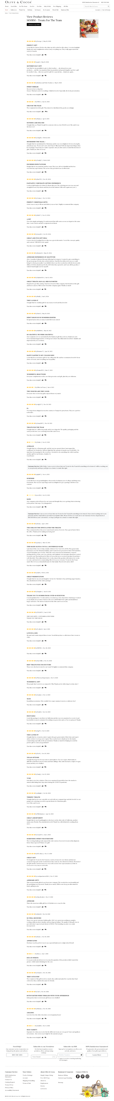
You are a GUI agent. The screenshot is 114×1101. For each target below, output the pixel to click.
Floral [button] (6, 6)
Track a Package (27, 1075)
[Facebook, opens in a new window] (78, 1076)
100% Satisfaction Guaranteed (90, 2)
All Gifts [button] (66, 6)
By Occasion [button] (46, 10)
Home (6, 13)
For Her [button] (32, 6)
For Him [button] (39, 6)
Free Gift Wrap (44, 1078)
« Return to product (34, 24)
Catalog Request (10, 1082)
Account (97, 10)
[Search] (108, 6)
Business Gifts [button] (65, 10)
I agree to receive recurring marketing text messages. (70, 1059)
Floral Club (55, 10)
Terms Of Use (9, 1085)
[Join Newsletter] (54, 1057)
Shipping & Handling (29, 1080)
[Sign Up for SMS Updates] (81, 1055)
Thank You (22, 10)
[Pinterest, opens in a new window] (83, 1076)
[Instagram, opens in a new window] (87, 1076)
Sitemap (60, 1082)
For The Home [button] (23, 6)
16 (47, 111)
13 (44, 111)
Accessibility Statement (12, 1090)
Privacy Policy (9, 1087)
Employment (44, 1083)
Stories (42, 1086)
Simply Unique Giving (46, 1075)
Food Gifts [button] (14, 6)
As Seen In (43, 1088)
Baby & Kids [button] (47, 6)
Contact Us (8, 1079)
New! (6, 10)
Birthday (30, 10)
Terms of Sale (27, 1083)
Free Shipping (57, 6)
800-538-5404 (105, 2)
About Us (43, 1080)
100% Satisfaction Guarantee (10, 1076)
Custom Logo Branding (65, 1078)
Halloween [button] (14, 10)
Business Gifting (63, 1075)
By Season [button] (38, 10)
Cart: (106, 10)
